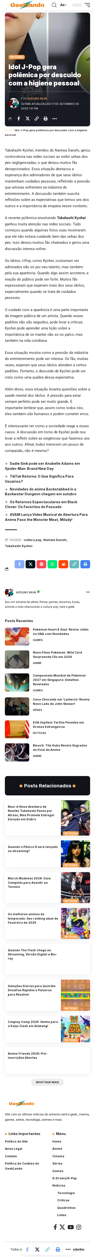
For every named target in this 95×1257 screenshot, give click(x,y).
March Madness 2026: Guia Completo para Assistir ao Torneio (29, 882)
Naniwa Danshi (54, 540)
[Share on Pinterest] (41, 564)
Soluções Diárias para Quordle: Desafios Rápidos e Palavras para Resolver (32, 990)
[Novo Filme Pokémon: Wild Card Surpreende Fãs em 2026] (17, 659)
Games (38, 640)
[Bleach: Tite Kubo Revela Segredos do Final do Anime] (17, 752)
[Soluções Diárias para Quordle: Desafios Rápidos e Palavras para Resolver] (75, 995)
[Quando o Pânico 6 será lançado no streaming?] (75, 853)
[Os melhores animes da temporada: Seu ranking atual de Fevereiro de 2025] (75, 923)
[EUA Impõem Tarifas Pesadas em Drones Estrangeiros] (17, 729)
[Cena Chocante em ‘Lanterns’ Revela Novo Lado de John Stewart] (17, 706)
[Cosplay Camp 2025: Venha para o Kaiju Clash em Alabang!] (75, 1029)
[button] (54, 5)
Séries (37, 710)
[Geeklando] (28, 5)
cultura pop (32, 540)
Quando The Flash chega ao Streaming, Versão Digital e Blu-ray (32, 954)
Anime (37, 663)
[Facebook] (55, 1227)
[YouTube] (70, 1227)
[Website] (88, 592)
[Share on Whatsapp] (52, 564)
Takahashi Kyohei (18, 546)
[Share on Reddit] (63, 564)
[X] (62, 1227)
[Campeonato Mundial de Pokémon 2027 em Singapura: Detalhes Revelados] (17, 682)
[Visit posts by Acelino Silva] (14, 103)
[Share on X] (27, 118)
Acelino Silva (37, 98)
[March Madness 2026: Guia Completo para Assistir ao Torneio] (75, 887)
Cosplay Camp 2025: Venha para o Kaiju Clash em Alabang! (33, 1024)
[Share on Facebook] (18, 118)
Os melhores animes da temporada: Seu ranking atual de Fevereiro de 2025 (33, 918)
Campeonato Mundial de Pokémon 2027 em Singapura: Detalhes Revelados (59, 680)
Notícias (16, 57)
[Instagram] (78, 1227)
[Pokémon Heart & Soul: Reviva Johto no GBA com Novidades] (17, 636)
